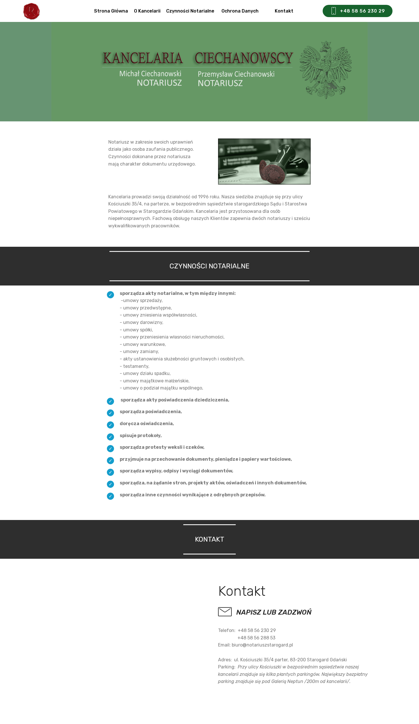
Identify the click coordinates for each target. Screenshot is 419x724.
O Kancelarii (147, 11)
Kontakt (295, 11)
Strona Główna (111, 11)
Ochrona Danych (245, 11)
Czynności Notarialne (190, 11)
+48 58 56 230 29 (362, 11)
